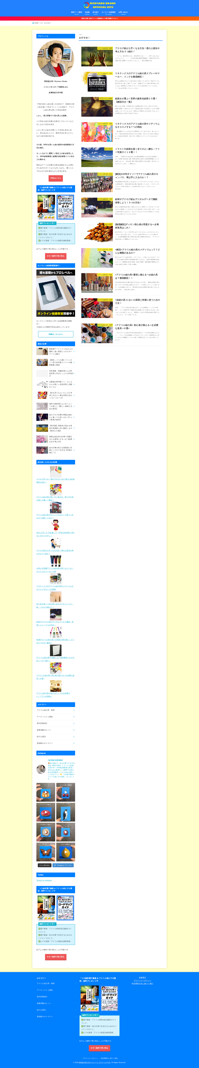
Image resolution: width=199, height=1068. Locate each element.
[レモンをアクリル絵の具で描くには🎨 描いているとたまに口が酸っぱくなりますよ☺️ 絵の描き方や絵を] (65, 852)
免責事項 (142, 977)
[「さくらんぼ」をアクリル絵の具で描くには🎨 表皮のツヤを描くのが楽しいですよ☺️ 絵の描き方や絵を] (65, 792)
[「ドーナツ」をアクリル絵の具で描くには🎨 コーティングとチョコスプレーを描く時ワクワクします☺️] (45, 812)
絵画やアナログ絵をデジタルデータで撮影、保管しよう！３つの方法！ (55, 623)
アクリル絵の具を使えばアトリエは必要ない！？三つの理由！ (53, 694)
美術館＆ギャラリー (45, 743)
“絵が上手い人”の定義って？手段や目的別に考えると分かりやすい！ (55, 534)
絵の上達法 (41, 736)
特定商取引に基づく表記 (109, 1058)
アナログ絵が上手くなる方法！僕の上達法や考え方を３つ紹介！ (55, 552)
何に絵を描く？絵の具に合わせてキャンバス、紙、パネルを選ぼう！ (55, 605)
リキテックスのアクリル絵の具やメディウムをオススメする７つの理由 (55, 587)
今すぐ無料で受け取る (55, 256)
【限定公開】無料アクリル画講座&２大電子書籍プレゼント (99, 18)
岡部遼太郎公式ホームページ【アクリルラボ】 (95, 1062)
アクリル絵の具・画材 (46, 710)
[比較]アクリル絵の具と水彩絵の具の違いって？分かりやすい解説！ (55, 641)
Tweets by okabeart (44, 880)
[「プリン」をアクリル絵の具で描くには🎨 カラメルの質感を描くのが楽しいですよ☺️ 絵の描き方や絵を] (45, 792)
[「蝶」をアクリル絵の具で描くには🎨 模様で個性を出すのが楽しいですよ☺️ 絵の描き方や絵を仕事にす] (45, 852)
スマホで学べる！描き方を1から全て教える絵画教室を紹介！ (55, 480)
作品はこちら (55, 178)
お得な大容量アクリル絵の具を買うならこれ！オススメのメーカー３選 (55, 569)
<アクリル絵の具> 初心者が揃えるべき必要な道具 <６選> (55, 677)
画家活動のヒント (44, 730)
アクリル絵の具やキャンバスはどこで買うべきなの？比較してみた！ (55, 516)
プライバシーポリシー (142, 980)
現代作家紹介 (42, 723)
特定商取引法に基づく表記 (142, 983)
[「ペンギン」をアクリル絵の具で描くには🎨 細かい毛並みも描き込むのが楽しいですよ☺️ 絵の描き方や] (65, 812)
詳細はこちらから (56, 334)
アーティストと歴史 (45, 717)
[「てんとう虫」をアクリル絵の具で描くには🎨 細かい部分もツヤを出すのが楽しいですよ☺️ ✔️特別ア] (65, 832)
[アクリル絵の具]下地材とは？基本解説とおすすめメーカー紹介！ (55, 659)
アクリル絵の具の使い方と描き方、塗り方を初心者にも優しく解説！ (55, 498)
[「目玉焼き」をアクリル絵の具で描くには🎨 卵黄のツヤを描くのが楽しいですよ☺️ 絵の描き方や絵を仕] (45, 832)
